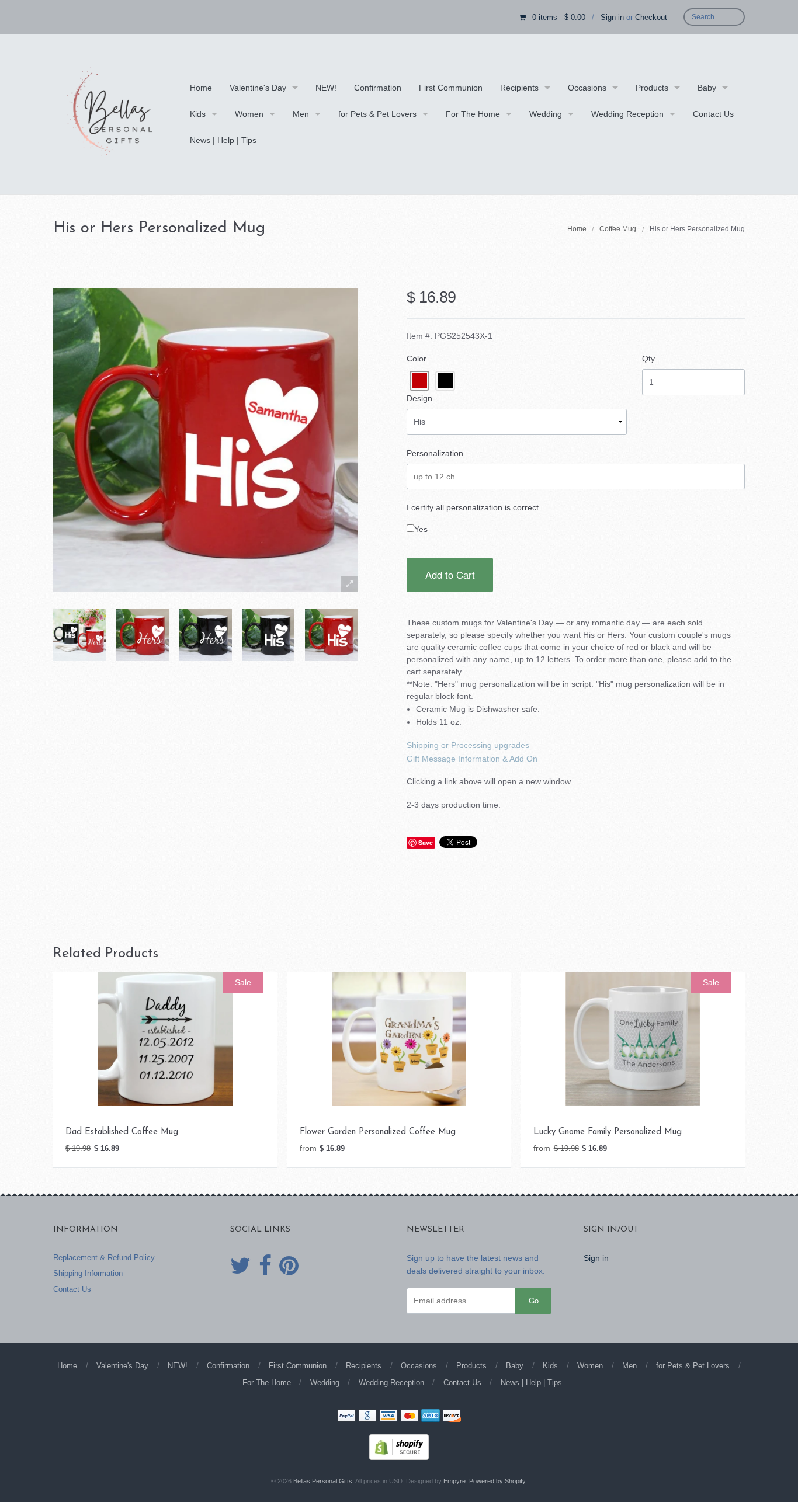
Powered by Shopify (497, 1480)
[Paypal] (346, 1416)
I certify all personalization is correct (473, 507)
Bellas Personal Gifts (322, 1480)
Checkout (651, 17)
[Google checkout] (367, 1416)
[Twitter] (240, 1266)
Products (652, 87)
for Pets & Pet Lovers (377, 114)
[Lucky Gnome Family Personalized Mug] (632, 1037)
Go (534, 1300)
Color (416, 358)
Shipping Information (88, 1273)
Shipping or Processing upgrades (468, 745)
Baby (707, 87)
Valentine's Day (258, 87)
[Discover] (451, 1416)
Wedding (545, 114)
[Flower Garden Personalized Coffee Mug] (399, 1037)
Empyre (454, 1480)
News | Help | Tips (223, 140)
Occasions (587, 87)
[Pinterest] (289, 1266)
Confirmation (377, 87)
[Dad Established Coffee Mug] (165, 1037)
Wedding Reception (627, 114)
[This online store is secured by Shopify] (399, 1446)
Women (249, 114)
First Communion (451, 87)
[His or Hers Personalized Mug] (79, 635)
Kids (198, 114)
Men (301, 114)
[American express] (430, 1416)
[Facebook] (265, 1266)
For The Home (473, 114)
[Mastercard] (409, 1416)
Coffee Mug (617, 229)
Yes (421, 529)
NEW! (325, 87)
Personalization (435, 453)
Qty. (649, 358)
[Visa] (388, 1416)
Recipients (519, 87)
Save (425, 842)
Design (419, 398)
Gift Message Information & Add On (472, 758)
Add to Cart (450, 575)
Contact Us (713, 114)
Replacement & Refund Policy (104, 1257)
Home (201, 87)
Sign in (612, 17)
